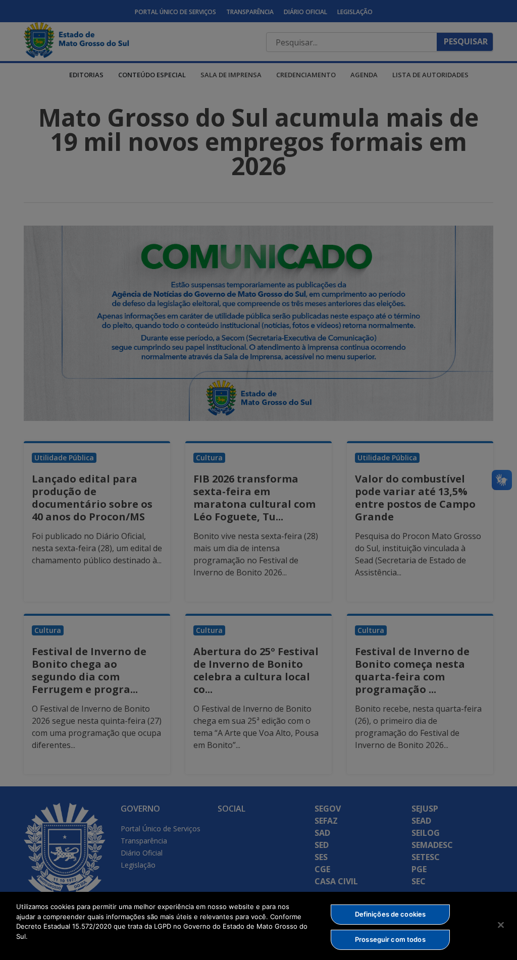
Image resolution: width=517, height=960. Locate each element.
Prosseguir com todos (390, 939)
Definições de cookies (390, 914)
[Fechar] (501, 925)
